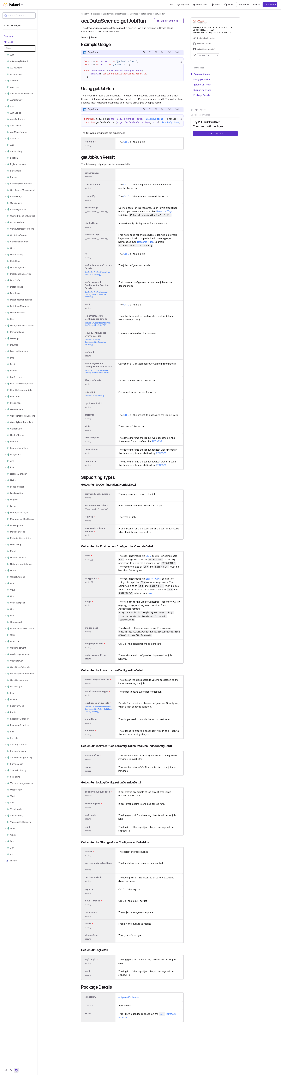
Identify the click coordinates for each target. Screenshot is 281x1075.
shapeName (91, 719)
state (87, 426)
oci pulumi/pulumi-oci (129, 997)
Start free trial (215, 133)
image (88, 601)
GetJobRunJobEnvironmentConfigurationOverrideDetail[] (96, 294)
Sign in (256, 4)
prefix (88, 923)
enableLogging (92, 803)
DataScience (146, 14)
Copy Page (199, 110)
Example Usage (201, 74)
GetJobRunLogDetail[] (95, 396)
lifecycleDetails (93, 380)
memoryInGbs (92, 755)
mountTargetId (92, 900)
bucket (88, 851)
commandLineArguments (97, 494)
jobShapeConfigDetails (97, 703)
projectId (89, 414)
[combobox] (19, 15)
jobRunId (89, 141)
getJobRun (160, 14)
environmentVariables (96, 505)
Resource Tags (164, 211)
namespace (91, 912)
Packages (95, 14)
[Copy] (181, 62)
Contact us (243, 4)
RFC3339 (157, 441)
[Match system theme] (16, 1070)
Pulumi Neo (201, 4)
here (150, 593)
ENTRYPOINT (153, 578)
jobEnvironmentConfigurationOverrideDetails (97, 285)
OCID (126, 141)
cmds (87, 555)
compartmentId (93, 184)
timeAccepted (92, 437)
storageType (91, 935)
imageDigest (91, 628)
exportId (89, 889)
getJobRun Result (202, 84)
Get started (270, 4)
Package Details (201, 95)
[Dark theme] (11, 1070)
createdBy (90, 196)
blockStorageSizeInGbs (97, 679)
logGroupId (90, 815)
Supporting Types (202, 90)
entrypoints (91, 578)
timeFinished (91, 449)
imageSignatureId (94, 643)
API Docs (8, 41)
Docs (170, 4)
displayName (91, 223)
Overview (8, 36)
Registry (185, 4)
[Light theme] (6, 1070)
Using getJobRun (201, 79)
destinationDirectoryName (98, 863)
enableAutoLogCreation (97, 791)
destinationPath (93, 877)
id (86, 253)
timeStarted (91, 461)
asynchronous (92, 173)
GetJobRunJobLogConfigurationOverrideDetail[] (95, 342)
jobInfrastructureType (96, 691)
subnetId (89, 730)
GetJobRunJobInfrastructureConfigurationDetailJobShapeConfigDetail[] (98, 709)
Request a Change (202, 115)
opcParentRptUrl (93, 403)
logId (87, 827)
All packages (13, 25)
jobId (87, 304)
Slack (217, 4)
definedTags (91, 207)
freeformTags (92, 234)
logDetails (90, 392)
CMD (148, 555)
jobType (89, 517)
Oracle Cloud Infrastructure (115, 14)
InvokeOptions (154, 119)
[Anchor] (148, 20)
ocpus (88, 767)
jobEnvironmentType (95, 655)
